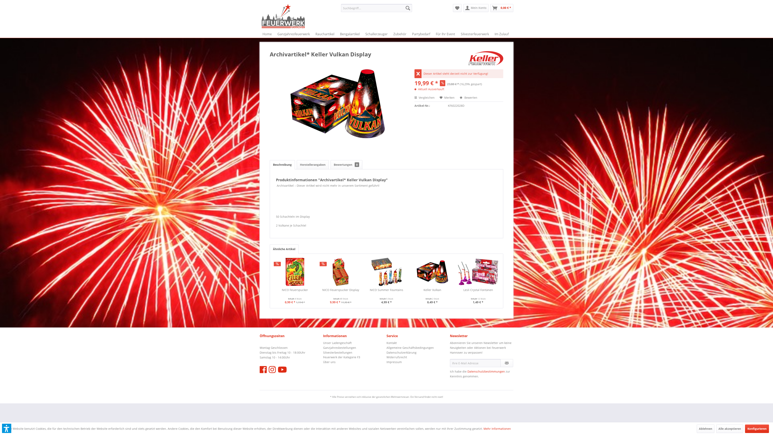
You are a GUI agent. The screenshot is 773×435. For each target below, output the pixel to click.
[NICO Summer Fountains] (386, 272)
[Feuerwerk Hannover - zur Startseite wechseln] (283, 16)
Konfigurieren (757, 429)
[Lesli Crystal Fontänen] (478, 272)
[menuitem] (376, 8)
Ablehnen (705, 429)
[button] (6, 428)
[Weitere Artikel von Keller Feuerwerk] (485, 58)
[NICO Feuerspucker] (295, 272)
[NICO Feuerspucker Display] (341, 272)
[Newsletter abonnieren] (506, 363)
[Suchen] (408, 8)
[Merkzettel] (457, 8)
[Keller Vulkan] (432, 272)
